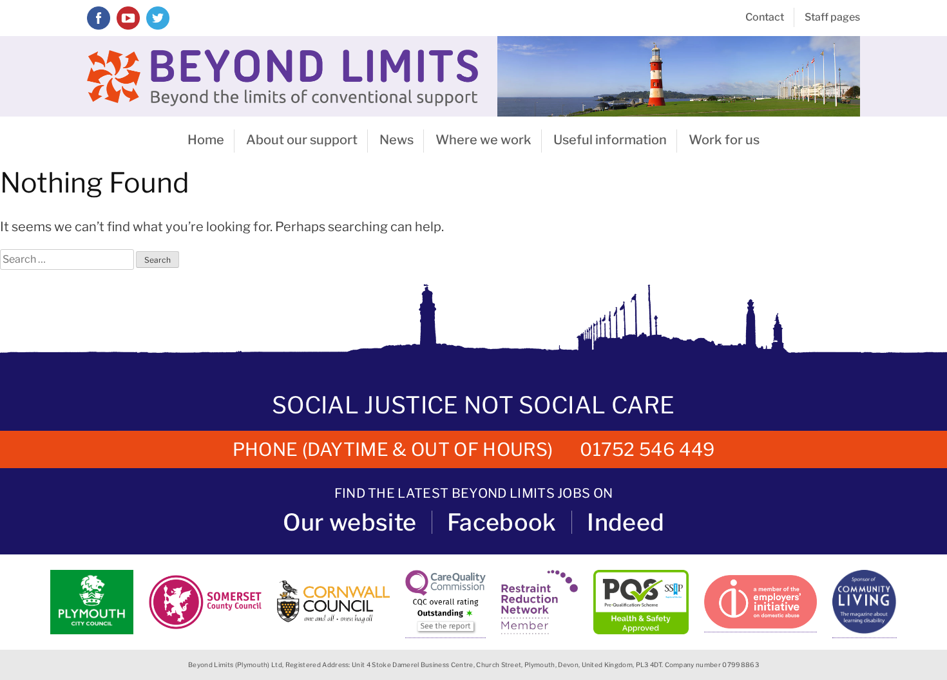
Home (205, 139)
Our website (350, 522)
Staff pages (832, 17)
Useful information (610, 139)
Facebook (502, 522)
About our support (302, 139)
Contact (764, 17)
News (396, 139)
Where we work (483, 139)
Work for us (724, 139)
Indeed (625, 522)
